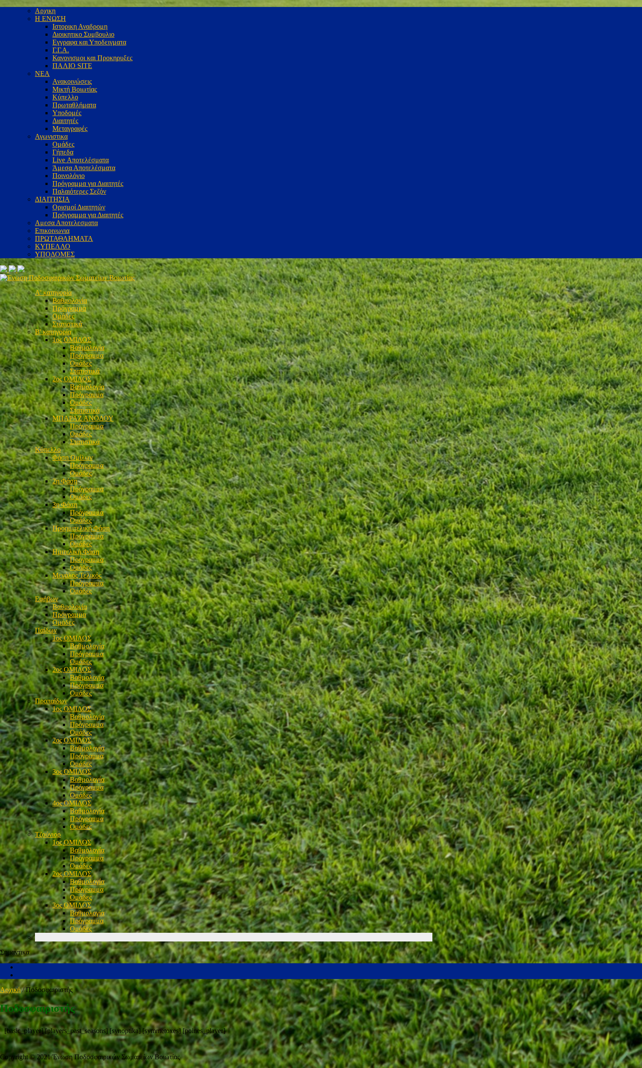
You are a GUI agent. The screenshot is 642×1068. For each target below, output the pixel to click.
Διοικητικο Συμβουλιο (83, 34)
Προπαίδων (51, 701)
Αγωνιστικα (51, 136)
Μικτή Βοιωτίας (74, 89)
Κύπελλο (65, 97)
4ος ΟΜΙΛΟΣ (71, 803)
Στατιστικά (67, 324)
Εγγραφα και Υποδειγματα (89, 42)
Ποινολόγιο (68, 175)
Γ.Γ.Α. (60, 50)
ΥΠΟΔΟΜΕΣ (55, 254)
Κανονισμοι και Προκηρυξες (92, 58)
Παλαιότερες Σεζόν (79, 191)
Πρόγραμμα (69, 308)
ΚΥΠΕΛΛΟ (52, 246)
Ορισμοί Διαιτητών (78, 207)
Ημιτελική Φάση (75, 551)
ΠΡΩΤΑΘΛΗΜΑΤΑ (64, 238)
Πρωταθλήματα (74, 105)
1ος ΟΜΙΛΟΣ (71, 339)
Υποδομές (66, 112)
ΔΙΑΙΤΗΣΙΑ (52, 199)
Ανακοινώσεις (72, 81)
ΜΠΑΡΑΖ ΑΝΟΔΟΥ (83, 418)
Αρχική (10, 989)
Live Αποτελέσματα (80, 160)
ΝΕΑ (42, 73)
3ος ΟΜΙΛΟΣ (71, 771)
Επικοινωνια (52, 230)
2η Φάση (64, 481)
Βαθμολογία (69, 300)
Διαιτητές (65, 120)
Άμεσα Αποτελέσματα (83, 167)
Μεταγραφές (69, 128)
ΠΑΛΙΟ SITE (72, 65)
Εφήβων (46, 598)
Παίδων (46, 630)
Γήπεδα (62, 152)
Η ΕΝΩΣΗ (50, 18)
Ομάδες (63, 144)
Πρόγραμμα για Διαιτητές (87, 183)
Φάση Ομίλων (72, 457)
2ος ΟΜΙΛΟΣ (71, 379)
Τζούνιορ (48, 834)
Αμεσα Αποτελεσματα (66, 222)
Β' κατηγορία (53, 331)
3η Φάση (64, 504)
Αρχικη (45, 10)
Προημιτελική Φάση (81, 528)
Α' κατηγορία (53, 292)
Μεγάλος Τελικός (76, 575)
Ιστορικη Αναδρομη (79, 26)
